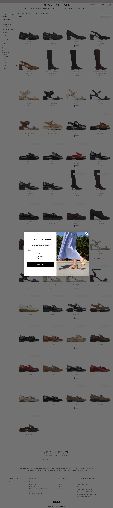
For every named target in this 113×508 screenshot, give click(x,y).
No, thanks (40, 269)
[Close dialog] (86, 233)
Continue (40, 264)
